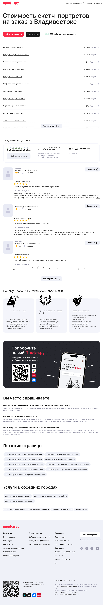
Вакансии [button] (59, 555)
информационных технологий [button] (66, 586)
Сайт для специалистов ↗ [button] (40, 537)
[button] (92, 169)
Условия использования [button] (13, 548)
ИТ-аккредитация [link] (62, 540)
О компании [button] (60, 537)
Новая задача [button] (9, 537)
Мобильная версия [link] (11, 555)
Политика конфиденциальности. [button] (67, 594)
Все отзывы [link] (8, 544)
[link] (13, 34)
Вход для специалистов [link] (39, 540)
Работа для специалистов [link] (39, 544)
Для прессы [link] (59, 548)
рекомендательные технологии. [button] (66, 592)
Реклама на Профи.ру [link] (64, 544)
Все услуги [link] (7, 540)
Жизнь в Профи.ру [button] (62, 559)
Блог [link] (56, 563)
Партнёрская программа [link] (65, 552)
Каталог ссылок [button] (9, 552)
